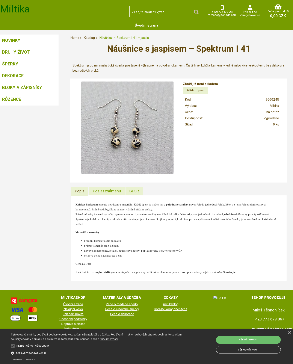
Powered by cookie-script (23, 360)
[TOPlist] (219, 298)
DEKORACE (13, 75)
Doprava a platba (73, 324)
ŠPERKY (10, 63)
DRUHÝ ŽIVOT (16, 52)
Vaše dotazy (73, 329)
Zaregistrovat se (250, 15)
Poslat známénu (107, 191)
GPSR (134, 191)
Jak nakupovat (73, 314)
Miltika (274, 106)
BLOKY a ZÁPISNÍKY (22, 87)
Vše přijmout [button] (248, 339)
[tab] (79, 191)
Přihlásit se (250, 12)
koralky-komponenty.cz (170, 309)
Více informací (109, 339)
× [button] (289, 333)
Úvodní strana (146, 25)
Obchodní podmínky (73, 319)
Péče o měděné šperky (122, 304)
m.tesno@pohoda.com (222, 15)
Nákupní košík (73, 309)
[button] (99, 353)
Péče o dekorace (122, 314)
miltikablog (170, 304)
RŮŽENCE (11, 99)
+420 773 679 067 (222, 11)
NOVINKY (11, 40)
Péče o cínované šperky (122, 309)
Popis (80, 191)
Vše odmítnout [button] (248, 349)
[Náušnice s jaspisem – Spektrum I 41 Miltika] (127, 128)
